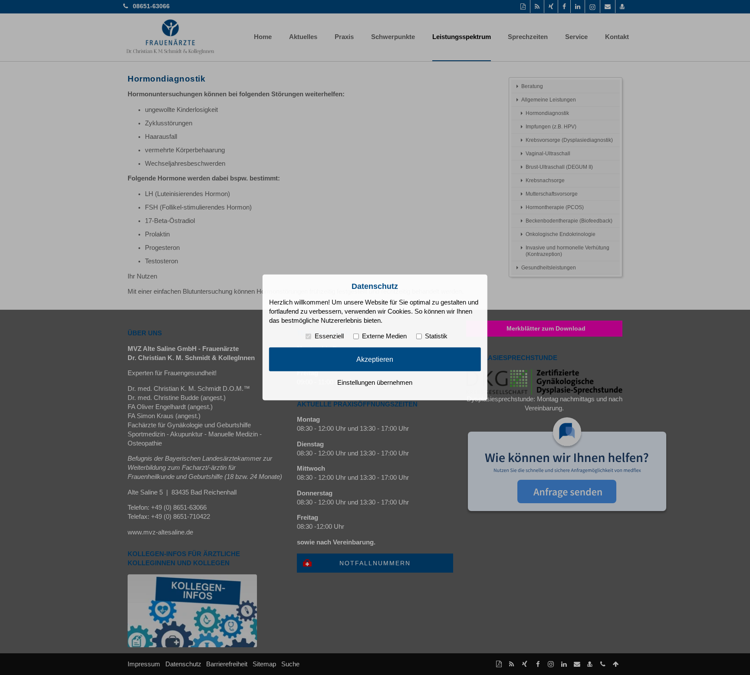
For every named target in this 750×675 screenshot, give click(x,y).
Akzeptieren (374, 359)
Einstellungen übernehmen (374, 382)
